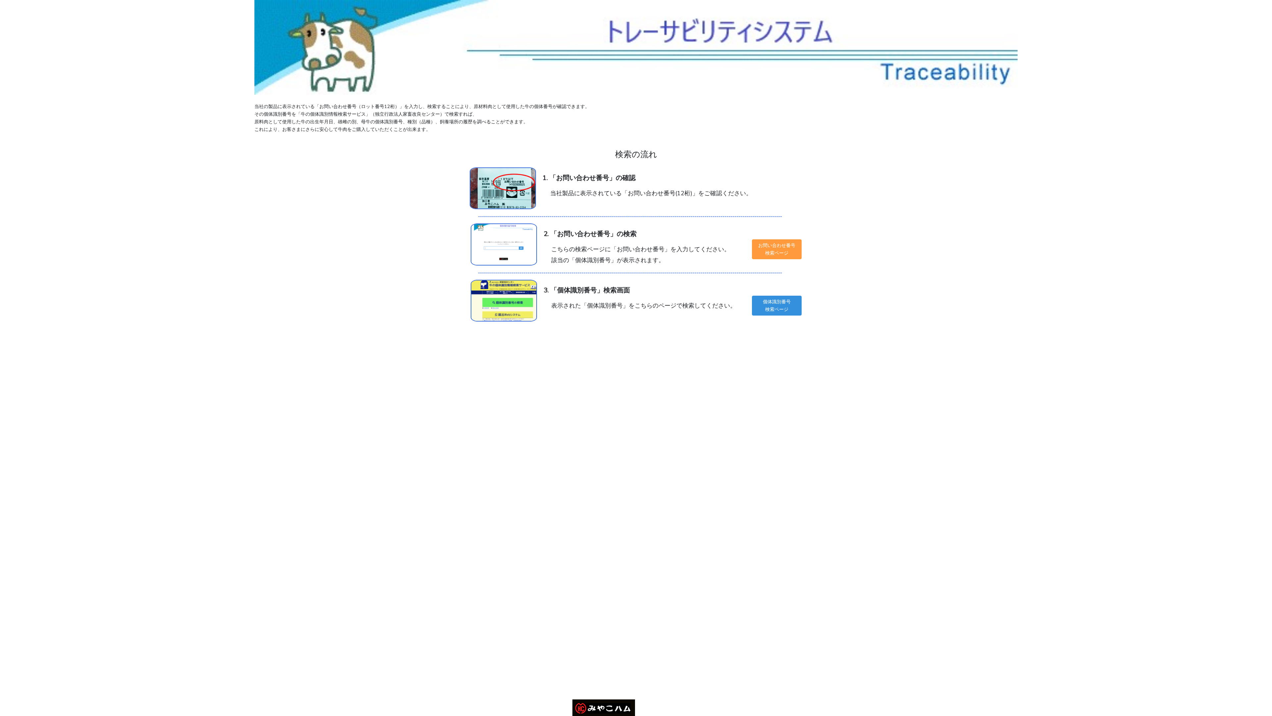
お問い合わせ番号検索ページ (776, 249)
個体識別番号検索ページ (777, 305)
